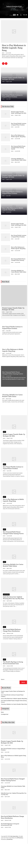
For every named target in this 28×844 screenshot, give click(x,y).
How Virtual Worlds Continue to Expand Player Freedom (12, 96)
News (4, 431)
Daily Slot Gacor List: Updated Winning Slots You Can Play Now (13, 597)
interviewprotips (14, 6)
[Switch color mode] (15, 15)
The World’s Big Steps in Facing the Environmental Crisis (13, 662)
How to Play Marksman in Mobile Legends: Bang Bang (18, 135)
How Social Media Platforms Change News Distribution (12, 630)
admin (3, 52)
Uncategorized (6, 594)
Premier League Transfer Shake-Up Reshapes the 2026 (13, 78)
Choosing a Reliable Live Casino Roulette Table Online (18, 159)
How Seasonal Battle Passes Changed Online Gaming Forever (13, 48)
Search (2, 679)
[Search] (20, 15)
